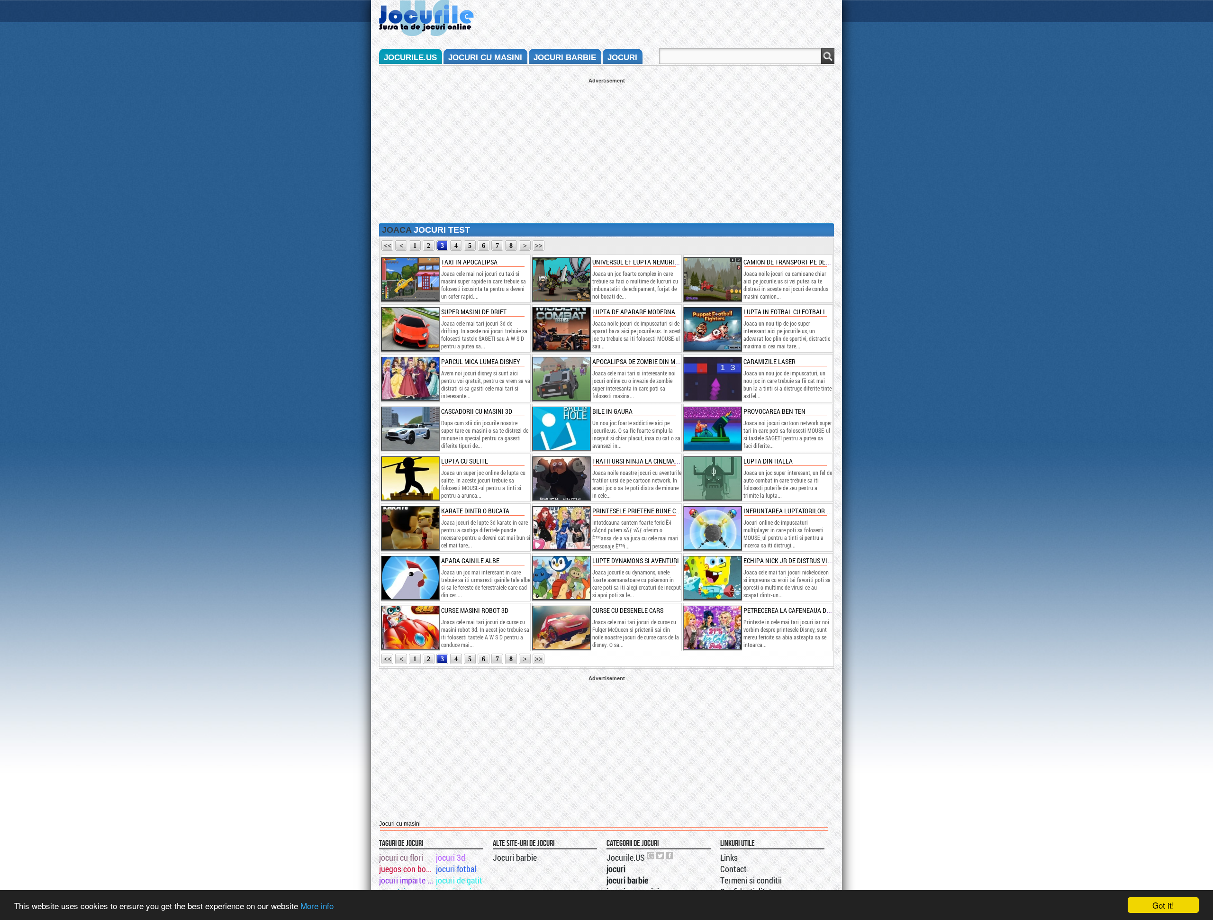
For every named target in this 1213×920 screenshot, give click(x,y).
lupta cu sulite (464, 460)
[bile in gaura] (561, 428)
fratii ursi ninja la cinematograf (644, 460)
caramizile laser (769, 361)
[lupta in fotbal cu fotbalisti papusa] (712, 329)
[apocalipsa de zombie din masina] (561, 379)
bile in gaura (612, 411)
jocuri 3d (450, 857)
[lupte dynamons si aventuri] (561, 578)
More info (317, 905)
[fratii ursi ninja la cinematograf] (561, 478)
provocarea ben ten (774, 411)
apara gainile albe (470, 560)
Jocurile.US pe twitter (660, 855)
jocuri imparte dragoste (407, 880)
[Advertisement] (606, 149)
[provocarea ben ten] (712, 428)
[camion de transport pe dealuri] (712, 279)
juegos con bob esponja (407, 868)
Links (729, 857)
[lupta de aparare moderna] (561, 329)
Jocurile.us (410, 57)
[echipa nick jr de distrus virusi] (712, 578)
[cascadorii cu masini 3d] (409, 428)
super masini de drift (474, 311)
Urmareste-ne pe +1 (651, 855)
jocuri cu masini (485, 57)
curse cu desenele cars (627, 610)
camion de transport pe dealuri (792, 261)
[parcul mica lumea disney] (409, 379)
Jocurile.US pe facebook (670, 855)
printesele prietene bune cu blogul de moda (660, 510)
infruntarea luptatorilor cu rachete (801, 510)
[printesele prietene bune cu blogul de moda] (561, 528)
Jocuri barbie (515, 857)
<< (387, 245)
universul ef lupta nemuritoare (642, 261)
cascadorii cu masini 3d (476, 411)
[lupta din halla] (712, 478)
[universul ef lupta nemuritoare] (561, 279)
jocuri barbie (565, 57)
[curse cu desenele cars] (561, 627)
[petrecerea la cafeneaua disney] (712, 627)
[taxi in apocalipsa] (409, 279)
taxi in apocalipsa (469, 261)
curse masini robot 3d (474, 610)
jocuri (622, 57)
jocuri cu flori (401, 857)
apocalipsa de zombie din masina (642, 361)
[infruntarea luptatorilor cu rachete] (712, 528)
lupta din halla (768, 460)
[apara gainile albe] (409, 578)
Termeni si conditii (751, 880)
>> (539, 245)
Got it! (1163, 905)
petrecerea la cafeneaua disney (793, 610)
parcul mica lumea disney (480, 361)
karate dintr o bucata (475, 510)
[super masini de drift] (409, 329)
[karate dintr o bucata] (409, 528)
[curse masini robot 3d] (409, 627)
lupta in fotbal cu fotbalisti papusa (800, 311)
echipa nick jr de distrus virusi (791, 560)
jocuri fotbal (456, 868)
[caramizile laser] (712, 379)
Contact (733, 868)
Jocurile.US (625, 857)
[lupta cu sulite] (409, 478)
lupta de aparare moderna (633, 311)
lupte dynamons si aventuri (635, 560)
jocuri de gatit (459, 880)
